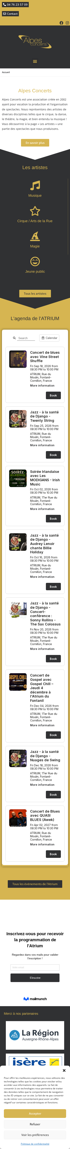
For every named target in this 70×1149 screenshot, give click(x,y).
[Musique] (35, 185)
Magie (35, 246)
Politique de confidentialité (35, 1144)
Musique (35, 195)
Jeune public (35, 271)
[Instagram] (67, 22)
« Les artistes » (47, 124)
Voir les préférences (35, 1135)
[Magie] (35, 236)
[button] (64, 1070)
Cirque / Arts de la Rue (34, 221)
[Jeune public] (35, 261)
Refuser (35, 1124)
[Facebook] (61, 22)
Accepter (35, 1113)
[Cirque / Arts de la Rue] (35, 211)
